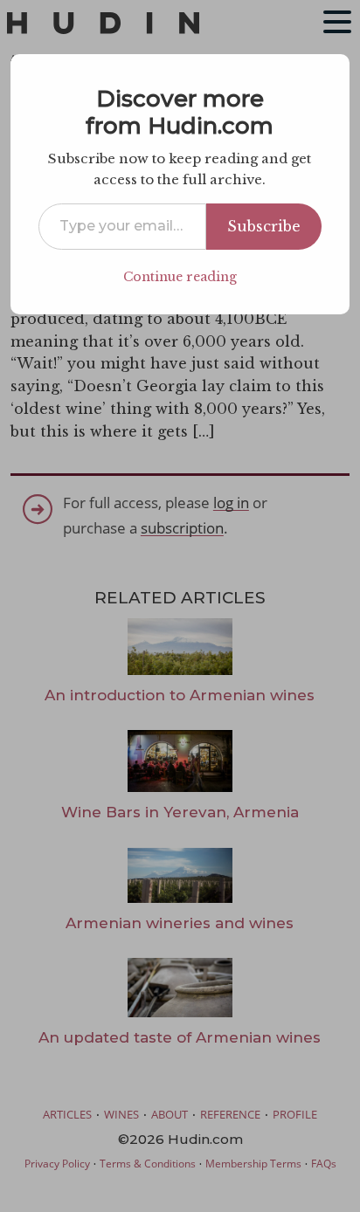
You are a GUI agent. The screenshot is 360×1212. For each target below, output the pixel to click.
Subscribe (264, 226)
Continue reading (180, 277)
